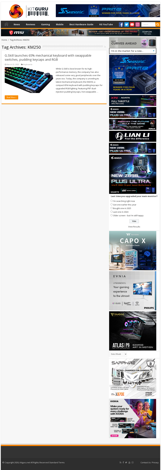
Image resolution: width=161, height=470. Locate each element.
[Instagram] (137, 24)
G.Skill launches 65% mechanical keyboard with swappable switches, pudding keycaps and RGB (48, 57)
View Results (134, 226)
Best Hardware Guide (81, 24)
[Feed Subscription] (105, 46)
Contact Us (146, 462)
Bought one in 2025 (122, 208)
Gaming (45, 24)
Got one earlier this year (124, 204)
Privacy (155, 462)
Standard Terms (57, 462)
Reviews (30, 24)
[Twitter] (126, 24)
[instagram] (132, 462)
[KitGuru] (28, 10)
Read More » (11, 97)
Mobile (60, 24)
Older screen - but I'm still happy (128, 215)
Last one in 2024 (120, 211)
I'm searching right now (124, 201)
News (17, 24)
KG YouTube (106, 24)
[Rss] (120, 462)
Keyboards (27, 64)
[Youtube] (132, 24)
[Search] (157, 24)
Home (6, 24)
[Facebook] (121, 24)
